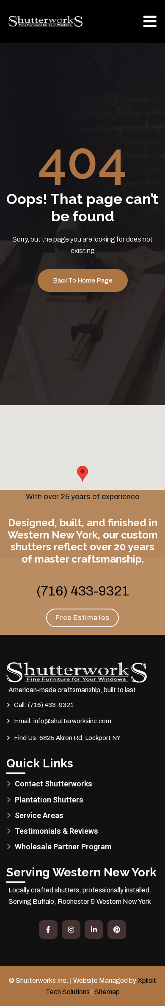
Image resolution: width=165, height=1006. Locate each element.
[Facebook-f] (48, 929)
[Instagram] (71, 929)
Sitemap (107, 991)
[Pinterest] (116, 929)
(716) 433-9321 (82, 591)
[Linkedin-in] (94, 929)
